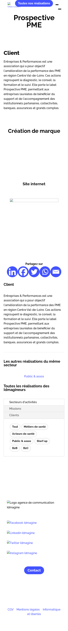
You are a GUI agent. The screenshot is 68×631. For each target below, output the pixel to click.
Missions (15, 408)
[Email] (55, 271)
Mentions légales (28, 609)
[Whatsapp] (45, 271)
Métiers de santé (35, 426)
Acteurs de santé (23, 433)
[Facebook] (23, 271)
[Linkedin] (12, 271)
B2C (25, 448)
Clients (14, 415)
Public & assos (34, 376)
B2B (14, 448)
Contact (34, 570)
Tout (15, 426)
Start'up (42, 441)
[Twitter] (34, 271)
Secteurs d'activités (23, 402)
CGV (10, 609)
